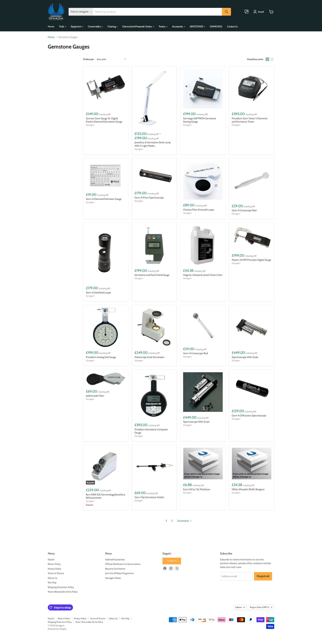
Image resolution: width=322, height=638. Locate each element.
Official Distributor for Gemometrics (123, 564)
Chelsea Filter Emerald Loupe (198, 209)
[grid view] (267, 59)
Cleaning (112, 26)
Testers (162, 26)
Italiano (238, 607)
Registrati (263, 576)
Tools (61, 26)
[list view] (272, 59)
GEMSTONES (197, 26)
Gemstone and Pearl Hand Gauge (152, 274)
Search (51, 559)
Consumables (94, 26)
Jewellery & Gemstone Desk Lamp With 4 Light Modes (153, 144)
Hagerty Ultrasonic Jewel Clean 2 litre (202, 274)
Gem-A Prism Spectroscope (149, 197)
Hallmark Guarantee (115, 559)
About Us (52, 577)
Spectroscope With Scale (245, 357)
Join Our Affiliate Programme (119, 573)
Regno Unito (259, 607)
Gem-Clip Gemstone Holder (149, 497)
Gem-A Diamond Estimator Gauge (104, 198)
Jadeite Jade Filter (95, 395)
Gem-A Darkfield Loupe (98, 292)
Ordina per (88, 59)
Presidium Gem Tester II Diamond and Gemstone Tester (249, 120)
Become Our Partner (115, 568)
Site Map (52, 582)
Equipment (76, 26)
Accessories (177, 26)
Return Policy (54, 564)
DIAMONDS (216, 26)
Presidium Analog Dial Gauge (101, 357)
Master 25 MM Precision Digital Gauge (251, 259)
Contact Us (232, 26)
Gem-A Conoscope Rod (244, 210)
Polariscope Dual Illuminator (149, 357)
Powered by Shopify (57, 628)
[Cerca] (226, 12)
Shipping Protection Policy (61, 587)
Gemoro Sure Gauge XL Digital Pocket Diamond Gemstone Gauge (104, 120)
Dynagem (90, 125)
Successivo (183, 520)
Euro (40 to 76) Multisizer (196, 489)
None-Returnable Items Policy (63, 591)
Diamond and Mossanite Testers (137, 26)
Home (51, 26)
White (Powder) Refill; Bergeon (248, 489)
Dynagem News (113, 577)
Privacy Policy (54, 568)
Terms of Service (56, 573)
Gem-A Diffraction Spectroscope (249, 415)
